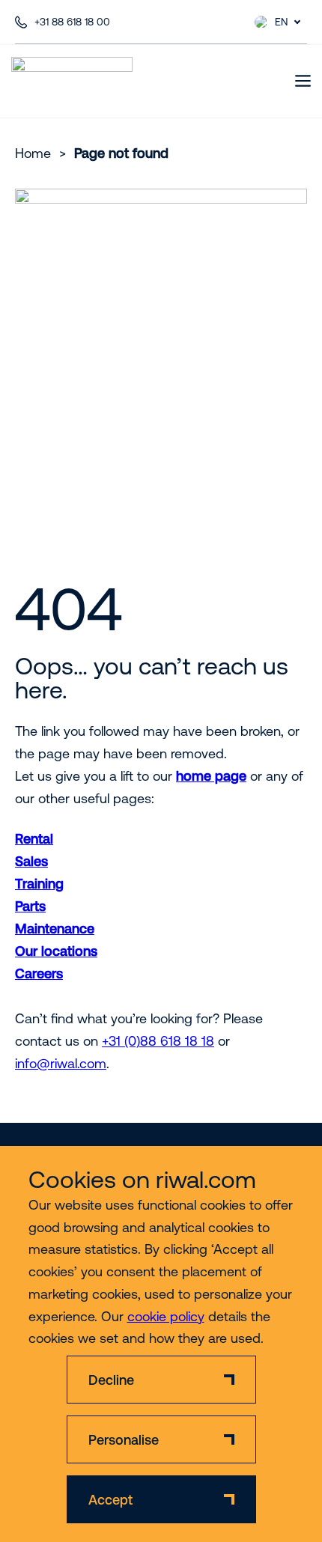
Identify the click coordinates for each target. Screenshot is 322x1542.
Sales (31, 861)
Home (33, 153)
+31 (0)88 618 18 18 (158, 1041)
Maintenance (54, 928)
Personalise (123, 1440)
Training (39, 884)
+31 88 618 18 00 (72, 22)
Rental (34, 839)
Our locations (56, 951)
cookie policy (165, 1316)
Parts (30, 906)
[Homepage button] (72, 81)
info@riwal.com (60, 1063)
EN (281, 22)
